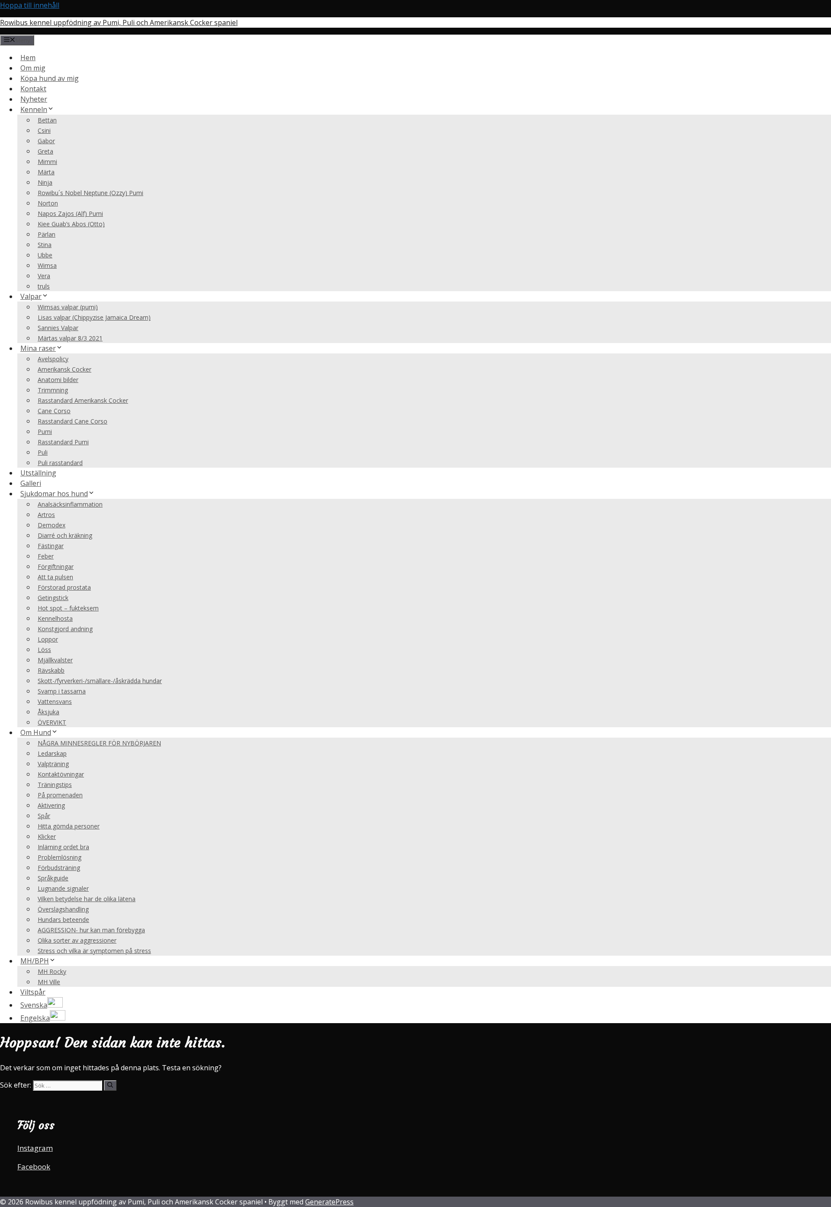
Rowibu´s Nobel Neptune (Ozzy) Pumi (90, 193)
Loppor (48, 639)
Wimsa (47, 265)
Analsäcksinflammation (70, 504)
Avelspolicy (53, 359)
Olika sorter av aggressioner (77, 940)
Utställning (38, 473)
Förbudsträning (59, 868)
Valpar (31, 296)
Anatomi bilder (58, 380)
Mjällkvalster (55, 660)
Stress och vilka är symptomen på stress (94, 951)
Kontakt (33, 88)
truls (44, 286)
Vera (44, 276)
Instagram (35, 1148)
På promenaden (60, 795)
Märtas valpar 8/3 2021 (70, 338)
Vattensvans (55, 701)
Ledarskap (52, 753)
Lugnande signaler (63, 888)
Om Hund (35, 732)
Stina (45, 245)
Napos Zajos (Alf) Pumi (70, 213)
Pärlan (46, 234)
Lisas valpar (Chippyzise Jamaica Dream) (94, 317)
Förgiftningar (56, 566)
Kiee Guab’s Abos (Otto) (71, 224)
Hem (27, 57)
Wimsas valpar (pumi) (68, 307)
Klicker (47, 836)
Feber (46, 556)
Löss (44, 649)
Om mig (32, 68)
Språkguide (53, 878)
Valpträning (53, 764)
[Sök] (110, 1085)
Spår (44, 816)
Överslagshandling (63, 909)
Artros (46, 514)
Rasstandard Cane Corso (72, 421)
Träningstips (55, 784)
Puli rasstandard (60, 463)
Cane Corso (54, 411)
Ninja (45, 182)
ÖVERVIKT (52, 722)
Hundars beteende (63, 919)
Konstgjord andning (65, 629)
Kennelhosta (55, 618)
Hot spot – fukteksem (68, 608)
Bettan (47, 120)
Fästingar (51, 546)
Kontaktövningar (61, 774)
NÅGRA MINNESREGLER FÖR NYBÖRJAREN (99, 743)
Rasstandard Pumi (63, 442)
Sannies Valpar (58, 328)
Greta (45, 151)
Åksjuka (48, 712)
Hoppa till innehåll (29, 5)
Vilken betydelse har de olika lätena (86, 899)
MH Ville (49, 982)
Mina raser (38, 348)
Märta (46, 172)
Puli (43, 452)
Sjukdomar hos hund (54, 493)
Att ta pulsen (55, 577)
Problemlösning (59, 857)
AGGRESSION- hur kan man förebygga (91, 930)
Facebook (33, 1167)
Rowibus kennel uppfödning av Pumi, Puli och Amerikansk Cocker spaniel (119, 22)
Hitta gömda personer (69, 826)
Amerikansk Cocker (64, 369)
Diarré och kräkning (65, 535)
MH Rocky (52, 971)
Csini (44, 130)
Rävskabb (51, 670)
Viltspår (32, 992)
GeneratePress (329, 1202)
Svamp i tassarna (62, 691)
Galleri (30, 483)
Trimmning (53, 390)
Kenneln (33, 109)
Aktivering (51, 805)
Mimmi (47, 161)
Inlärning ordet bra (63, 847)
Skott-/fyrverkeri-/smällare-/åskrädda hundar (100, 681)
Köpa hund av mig (49, 78)
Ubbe (45, 255)
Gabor (46, 141)
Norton (48, 203)
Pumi (45, 431)
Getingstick (53, 598)
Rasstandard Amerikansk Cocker (83, 400)
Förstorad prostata (64, 587)
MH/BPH (34, 961)
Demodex (51, 525)
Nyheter (33, 99)
